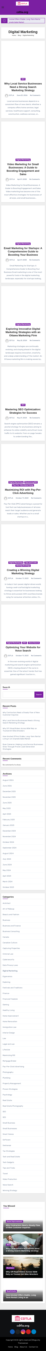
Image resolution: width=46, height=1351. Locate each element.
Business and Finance (12, 926)
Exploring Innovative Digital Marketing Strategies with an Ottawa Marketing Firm (23, 332)
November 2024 (9, 837)
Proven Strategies (10, 1089)
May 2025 (7, 808)
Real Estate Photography (13, 1106)
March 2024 (8, 882)
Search (6, 687)
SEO (23, 79)
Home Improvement (11, 1016)
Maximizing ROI (31, 482)
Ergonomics (7, 976)
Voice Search (34, 643)
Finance (6, 993)
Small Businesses (10, 1129)
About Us (23, 1347)
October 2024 (8, 842)
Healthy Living (9, 1010)
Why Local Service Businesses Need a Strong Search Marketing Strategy (23, 87)
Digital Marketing (23, 160)
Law (4, 1038)
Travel (5, 1174)
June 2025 (7, 803)
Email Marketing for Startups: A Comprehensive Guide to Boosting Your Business (23, 251)
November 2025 (9, 797)
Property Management (12, 1083)
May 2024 (7, 870)
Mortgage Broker (9, 1061)
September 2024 (9, 848)
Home (10, 1347)
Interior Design (9, 1033)
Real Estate (7, 1100)
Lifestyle (6, 1050)
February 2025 (9, 820)
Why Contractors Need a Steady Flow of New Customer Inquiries (23, 1226)
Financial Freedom (10, 999)
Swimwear (7, 1145)
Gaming (6, 1005)
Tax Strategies (9, 1151)
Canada (6, 937)
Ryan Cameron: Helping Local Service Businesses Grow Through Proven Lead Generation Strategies (23, 746)
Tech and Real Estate (11, 1157)
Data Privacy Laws (10, 965)
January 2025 (8, 825)
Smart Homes (8, 1134)
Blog (16, 1347)
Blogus (35, 1340)
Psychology (7, 1095)
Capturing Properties (11, 948)
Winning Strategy (23, 565)
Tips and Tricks (31, 563)
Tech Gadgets (8, 1162)
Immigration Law (9, 1027)
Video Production (10, 1179)
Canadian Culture (10, 943)
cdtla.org (22, 12)
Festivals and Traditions (12, 988)
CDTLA (11, 95)
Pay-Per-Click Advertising (23, 485)
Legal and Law (9, 1044)
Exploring (6, 982)
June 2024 (7, 865)
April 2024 (7, 876)
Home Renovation (10, 1022)
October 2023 (8, 887)
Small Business (9, 1123)
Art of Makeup (8, 909)
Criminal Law (8, 954)
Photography (8, 1072)
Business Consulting (11, 931)
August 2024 (8, 853)
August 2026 (8, 780)
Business (6, 920)
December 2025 (9, 791)
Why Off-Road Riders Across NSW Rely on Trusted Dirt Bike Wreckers (22, 1273)
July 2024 (7, 859)
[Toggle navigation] (2, 7)
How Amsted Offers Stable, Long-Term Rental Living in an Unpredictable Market (21, 1297)
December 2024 (9, 831)
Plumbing (6, 1078)
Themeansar (23, 1343)
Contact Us (33, 1347)
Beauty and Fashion (11, 915)
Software (6, 1140)
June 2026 (7, 786)
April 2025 (7, 814)
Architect (7, 903)
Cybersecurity (8, 960)
